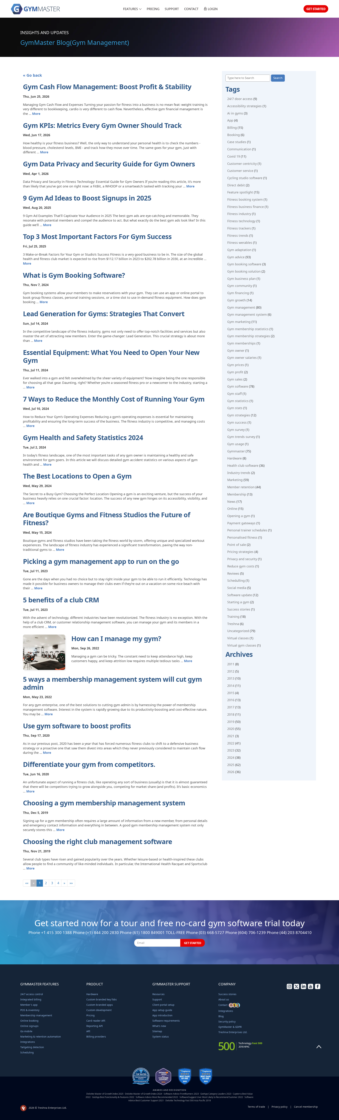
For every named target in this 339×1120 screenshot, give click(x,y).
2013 (230, 678)
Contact (191, 9)
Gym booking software (244, 264)
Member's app (29, 1004)
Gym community (239, 286)
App (230, 120)
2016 (230, 700)
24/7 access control (31, 994)
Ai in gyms (235, 113)
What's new (159, 1026)
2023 (230, 750)
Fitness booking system (245, 199)
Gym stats (234, 408)
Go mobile (26, 1031)
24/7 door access (239, 99)
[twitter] (296, 988)
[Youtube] (310, 988)
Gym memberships (241, 343)
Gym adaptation (239, 250)
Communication (239, 149)
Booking (233, 135)
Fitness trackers (239, 228)
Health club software (242, 465)
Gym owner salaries (242, 357)
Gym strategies (238, 415)
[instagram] (289, 988)
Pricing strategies (240, 552)
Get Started (316, 9)
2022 (230, 743)
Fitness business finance (245, 207)
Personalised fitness (242, 537)
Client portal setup (163, 1004)
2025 (230, 765)
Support (172, 9)
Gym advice (236, 257)
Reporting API (94, 1026)
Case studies (236, 142)
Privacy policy (279, 1106)
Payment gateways (241, 523)
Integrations (27, 1042)
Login (212, 9)
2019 (230, 722)
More (36, 113)
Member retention (241, 487)
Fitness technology (241, 221)
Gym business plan (241, 278)
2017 (230, 707)
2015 (230, 693)
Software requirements (166, 1020)
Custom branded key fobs (101, 999)
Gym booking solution (244, 271)
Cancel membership (306, 1106)
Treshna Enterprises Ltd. (232, 1032)
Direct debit (236, 185)
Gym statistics (238, 401)
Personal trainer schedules (247, 530)
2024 (230, 757)
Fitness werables (239, 242)
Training (233, 616)
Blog (221, 1016)
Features (131, 9)
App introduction (162, 1015)
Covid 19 (233, 156)
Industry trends (238, 473)
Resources (158, 994)
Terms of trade (256, 1106)
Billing (232, 127)
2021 (230, 736)
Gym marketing (239, 322)
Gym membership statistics (248, 329)
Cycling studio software (244, 178)
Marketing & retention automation (40, 1036)
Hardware (234, 458)
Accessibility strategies (244, 106)
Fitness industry (239, 214)
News (231, 501)
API (88, 1031)
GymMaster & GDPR (230, 1026)
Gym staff (234, 393)
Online (232, 508)
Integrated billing (30, 999)
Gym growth (236, 300)
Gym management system (247, 314)
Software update (239, 595)
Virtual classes (238, 638)
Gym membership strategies (248, 336)
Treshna (233, 624)
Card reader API (95, 1020)
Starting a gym (238, 602)
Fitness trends (237, 235)
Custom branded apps (99, 1004)
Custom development (99, 1010)
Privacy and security (242, 559)
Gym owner (235, 350)
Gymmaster (236, 451)
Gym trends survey (241, 437)
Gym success (237, 422)
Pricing (153, 9)
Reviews (233, 573)
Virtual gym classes (241, 645)
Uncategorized (238, 631)
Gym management (241, 307)
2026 (230, 772)
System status (160, 1036)
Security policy (227, 1021)
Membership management (36, 1015)
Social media (236, 588)
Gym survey (236, 430)
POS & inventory (29, 1010)
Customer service (240, 171)
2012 (230, 671)
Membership (236, 494)
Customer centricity (242, 163)
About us (223, 999)
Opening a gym (238, 516)
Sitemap (157, 1031)
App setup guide (162, 1010)
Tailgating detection (32, 1047)
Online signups (29, 1026)
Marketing (235, 480)
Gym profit (235, 372)
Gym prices (235, 365)
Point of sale (236, 545)
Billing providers (96, 1036)
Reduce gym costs (240, 566)
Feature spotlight (240, 192)
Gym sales (235, 379)
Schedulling (236, 580)
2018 (230, 714)
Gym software (237, 386)
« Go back (32, 75)
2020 (230, 729)
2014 (230, 685)
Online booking (29, 1020)
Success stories (238, 609)
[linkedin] (303, 988)
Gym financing (238, 293)
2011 (230, 664)
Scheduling (27, 1052)
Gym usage (235, 444)
